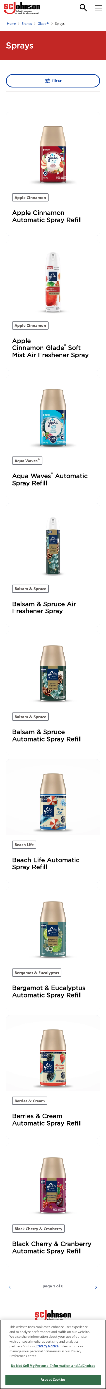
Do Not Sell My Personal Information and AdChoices (53, 1365)
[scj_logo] (53, 1316)
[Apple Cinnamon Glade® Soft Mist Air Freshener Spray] (53, 277)
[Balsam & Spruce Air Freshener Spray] (53, 541)
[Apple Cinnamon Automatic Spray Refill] (53, 149)
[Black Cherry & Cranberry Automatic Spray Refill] (53, 1181)
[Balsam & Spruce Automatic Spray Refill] (53, 669)
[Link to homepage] (22, 8)
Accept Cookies (53, 1379)
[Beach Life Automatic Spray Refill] (53, 797)
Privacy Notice (47, 1346)
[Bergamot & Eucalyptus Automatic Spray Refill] (53, 925)
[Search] (83, 8)
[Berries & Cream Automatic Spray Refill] (53, 1053)
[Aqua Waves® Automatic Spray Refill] (53, 413)
